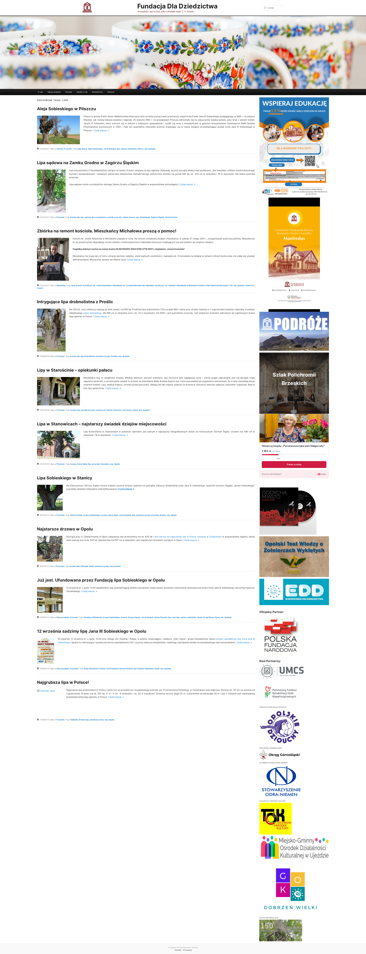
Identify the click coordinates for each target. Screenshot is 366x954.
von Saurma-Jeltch (130, 410)
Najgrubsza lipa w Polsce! (63, 682)
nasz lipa (176, 617)
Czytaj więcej (101, 130)
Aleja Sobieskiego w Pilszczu (66, 108)
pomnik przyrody (114, 217)
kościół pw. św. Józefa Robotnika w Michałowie (102, 285)
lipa (118, 149)
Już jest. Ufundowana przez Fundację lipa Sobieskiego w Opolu (101, 580)
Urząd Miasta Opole (211, 617)
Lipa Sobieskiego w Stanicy (64, 477)
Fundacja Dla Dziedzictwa (177, 6)
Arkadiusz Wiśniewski (92, 617)
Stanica (163, 515)
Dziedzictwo (97, 92)
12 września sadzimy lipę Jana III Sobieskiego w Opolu (91, 631)
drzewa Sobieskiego (91, 515)
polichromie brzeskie (195, 285)
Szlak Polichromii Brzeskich (216, 285)
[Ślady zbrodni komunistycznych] (280, 936)
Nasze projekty (54, 92)
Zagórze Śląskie (157, 217)
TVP (231, 285)
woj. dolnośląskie (143, 217)
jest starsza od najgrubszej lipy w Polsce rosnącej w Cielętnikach (188, 536)
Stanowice (105, 464)
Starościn (117, 410)
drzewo (73, 217)
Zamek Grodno (171, 217)
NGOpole (84, 566)
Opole (91, 566)
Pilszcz (141, 149)
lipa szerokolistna (99, 217)
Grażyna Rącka (134, 617)
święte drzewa (129, 217)
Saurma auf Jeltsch (104, 410)
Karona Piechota (126, 669)
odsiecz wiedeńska (129, 149)
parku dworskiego (92, 313)
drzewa (79, 285)
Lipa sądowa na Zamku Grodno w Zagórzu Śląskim (88, 162)
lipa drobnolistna (88, 356)
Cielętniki (74, 720)
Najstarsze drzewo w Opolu (65, 528)
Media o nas (82, 92)
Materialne (61, 285)
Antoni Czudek (76, 515)
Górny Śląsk (82, 464)
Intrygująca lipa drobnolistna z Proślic (75, 301)
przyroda (96, 464)
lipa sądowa (86, 217)
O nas (40, 92)
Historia (110, 92)
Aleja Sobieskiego (95, 149)
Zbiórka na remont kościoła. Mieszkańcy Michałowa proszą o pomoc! (106, 230)
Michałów (150, 285)
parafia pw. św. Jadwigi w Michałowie (170, 285)
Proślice (114, 356)
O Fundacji (187, 950)
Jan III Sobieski (110, 149)
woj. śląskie (115, 464)
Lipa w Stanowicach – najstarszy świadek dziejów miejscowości (101, 423)
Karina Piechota (160, 617)
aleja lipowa (82, 149)
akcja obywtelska (91, 669)
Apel (73, 285)
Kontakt (68, 92)
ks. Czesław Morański (132, 285)
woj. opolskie (149, 149)
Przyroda (68, 149)
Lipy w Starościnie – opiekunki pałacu (74, 370)
